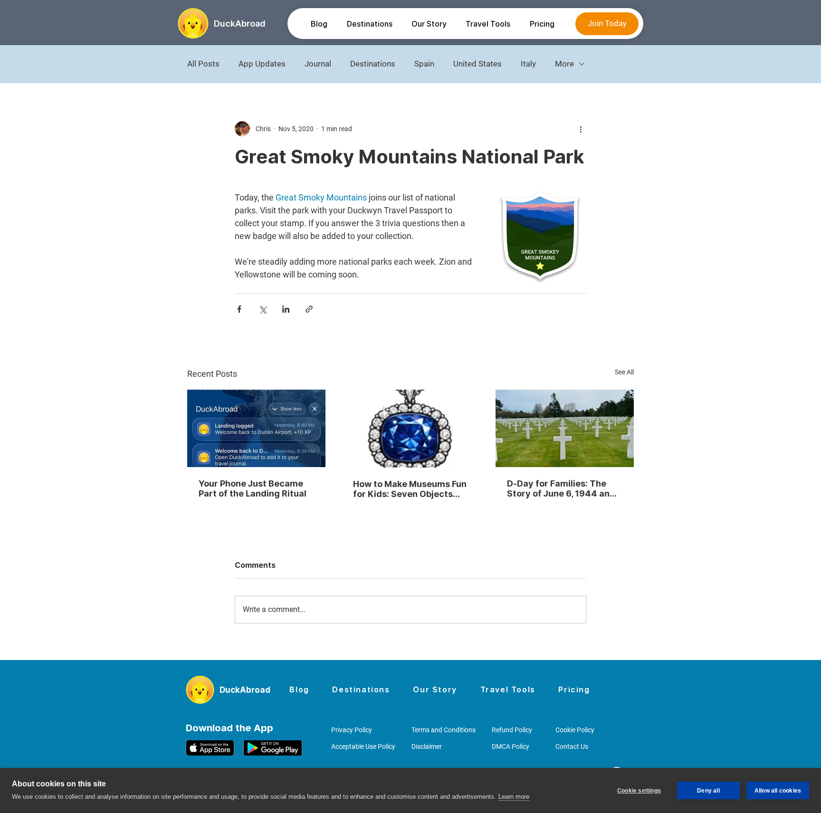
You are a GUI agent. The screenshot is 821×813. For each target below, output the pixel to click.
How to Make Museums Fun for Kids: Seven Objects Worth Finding (410, 489)
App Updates (262, 63)
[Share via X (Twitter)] (262, 309)
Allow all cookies (777, 790)
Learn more (513, 796)
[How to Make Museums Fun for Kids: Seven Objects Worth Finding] (411, 429)
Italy (528, 63)
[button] (369, 23)
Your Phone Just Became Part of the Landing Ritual (252, 488)
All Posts (203, 63)
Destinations (372, 63)
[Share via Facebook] (239, 309)
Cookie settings (639, 790)
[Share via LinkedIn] (285, 309)
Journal (318, 63)
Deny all (708, 790)
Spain (424, 63)
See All (624, 372)
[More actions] (580, 128)
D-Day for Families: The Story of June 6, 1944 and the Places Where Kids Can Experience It (564, 488)
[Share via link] (309, 309)
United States (477, 63)
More (564, 63)
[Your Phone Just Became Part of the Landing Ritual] (256, 428)
